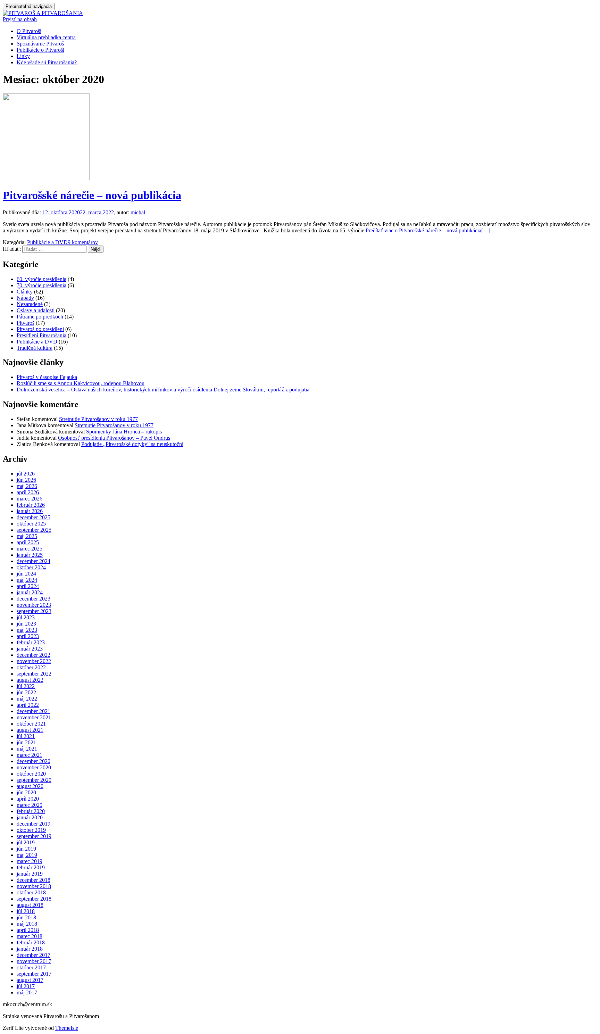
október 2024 (31, 567)
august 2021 (30, 730)
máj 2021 (27, 749)
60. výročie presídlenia (41, 279)
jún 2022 (26, 692)
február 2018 (31, 942)
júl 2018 (26, 911)
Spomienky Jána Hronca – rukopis (124, 432)
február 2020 (31, 811)
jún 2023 (26, 624)
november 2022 (34, 661)
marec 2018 (29, 936)
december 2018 (33, 880)
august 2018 (30, 905)
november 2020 (34, 767)
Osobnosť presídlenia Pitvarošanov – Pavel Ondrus (114, 438)
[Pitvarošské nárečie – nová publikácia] (46, 178)
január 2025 (30, 555)
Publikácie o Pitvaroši (40, 50)
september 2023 (34, 611)
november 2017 (34, 961)
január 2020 (30, 817)
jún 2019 (26, 849)
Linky (23, 56)
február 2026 (31, 505)
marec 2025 (29, 549)
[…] (428, 230)
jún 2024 (26, 574)
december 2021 (33, 711)
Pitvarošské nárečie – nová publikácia (92, 195)
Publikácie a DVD (47, 242)
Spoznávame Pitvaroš (40, 44)
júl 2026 (26, 474)
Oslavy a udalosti (36, 310)
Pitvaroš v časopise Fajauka (47, 377)
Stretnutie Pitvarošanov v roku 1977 (98, 419)
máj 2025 (27, 536)
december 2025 (33, 517)
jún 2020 (26, 792)
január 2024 (30, 592)
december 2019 (33, 824)
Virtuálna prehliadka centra (46, 37)
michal (138, 212)
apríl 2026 (28, 492)
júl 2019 (26, 842)
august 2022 (30, 680)
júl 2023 (26, 617)
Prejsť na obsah (20, 19)
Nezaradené (30, 304)
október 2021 (31, 724)
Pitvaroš (25, 323)
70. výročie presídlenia (41, 285)
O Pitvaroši (29, 31)
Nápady (25, 298)
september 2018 (34, 899)
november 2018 (34, 886)
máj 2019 (27, 855)
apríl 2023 (28, 636)
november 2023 (34, 605)
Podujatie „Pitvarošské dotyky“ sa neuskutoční (132, 444)
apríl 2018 (28, 930)
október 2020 (31, 774)
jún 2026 (26, 480)
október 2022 (31, 667)
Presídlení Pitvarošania (41, 335)
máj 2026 (27, 486)
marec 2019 (29, 861)
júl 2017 (26, 986)
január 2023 (30, 649)
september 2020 (34, 780)
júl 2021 (26, 736)
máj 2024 (27, 580)
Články (25, 292)
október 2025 (31, 524)
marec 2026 (29, 499)
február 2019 (31, 867)
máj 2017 (27, 992)
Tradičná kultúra (34, 348)
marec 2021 (29, 755)
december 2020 (33, 761)
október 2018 (31, 892)
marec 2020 (29, 805)
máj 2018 (27, 924)
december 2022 (33, 655)
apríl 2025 (28, 542)
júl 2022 (26, 686)
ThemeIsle (66, 1028)
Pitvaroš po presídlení (40, 329)
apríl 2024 (28, 586)
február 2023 (31, 642)
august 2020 (30, 786)
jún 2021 (26, 742)
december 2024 (33, 561)
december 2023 (33, 599)
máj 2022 (27, 699)
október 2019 (31, 830)
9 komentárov (83, 242)
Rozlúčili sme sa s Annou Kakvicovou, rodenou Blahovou (80, 383)
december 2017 (33, 955)
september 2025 (34, 530)
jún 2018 (26, 917)
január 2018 (30, 949)
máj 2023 (27, 630)
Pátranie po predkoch (40, 317)
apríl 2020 (28, 799)
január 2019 (30, 874)
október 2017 (31, 967)
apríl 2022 (28, 705)
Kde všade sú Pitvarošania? (47, 62)
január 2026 (30, 511)
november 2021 (34, 717)
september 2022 (34, 674)
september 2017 (34, 974)
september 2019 (34, 836)
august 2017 (30, 980)
